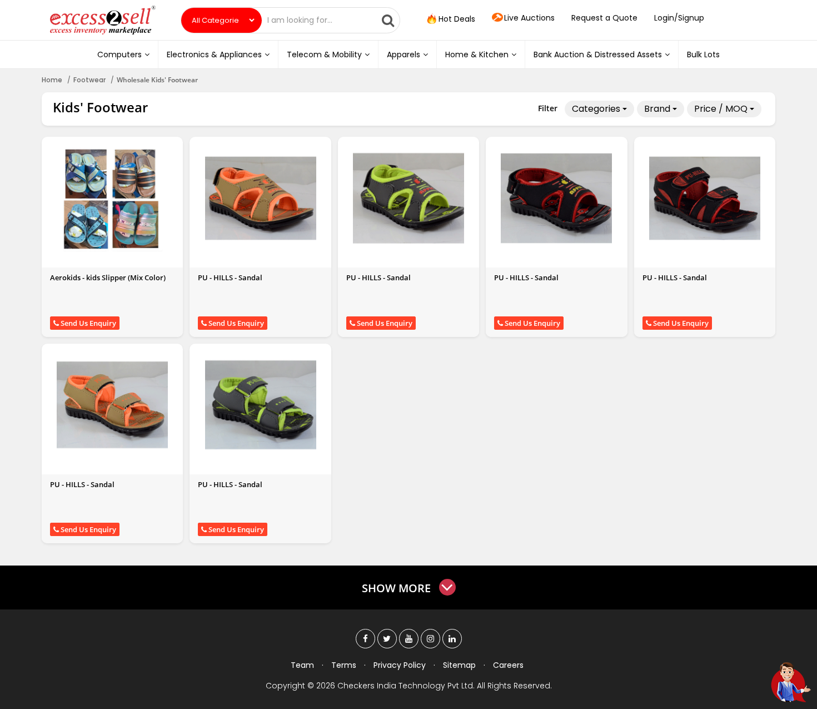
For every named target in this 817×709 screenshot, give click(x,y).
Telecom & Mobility (324, 54)
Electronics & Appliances (214, 54)
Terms (343, 665)
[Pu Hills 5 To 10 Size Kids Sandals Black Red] (704, 198)
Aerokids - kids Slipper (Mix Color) (108, 277)
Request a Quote (604, 17)
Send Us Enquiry (87, 323)
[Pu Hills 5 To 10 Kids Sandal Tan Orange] (260, 198)
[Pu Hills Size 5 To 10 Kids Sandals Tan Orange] (112, 405)
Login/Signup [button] (679, 17)
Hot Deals (455, 18)
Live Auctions (529, 17)
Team (302, 665)
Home (52, 80)
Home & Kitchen (477, 54)
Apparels (403, 54)
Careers (508, 665)
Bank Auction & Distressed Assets (598, 54)
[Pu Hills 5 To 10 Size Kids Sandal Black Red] (556, 198)
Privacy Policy (399, 665)
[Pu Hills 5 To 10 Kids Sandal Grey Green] (408, 198)
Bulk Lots (703, 54)
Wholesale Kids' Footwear (157, 80)
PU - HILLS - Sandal (230, 277)
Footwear (89, 80)
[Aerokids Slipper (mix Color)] (112, 198)
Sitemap (459, 665)
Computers (119, 54)
